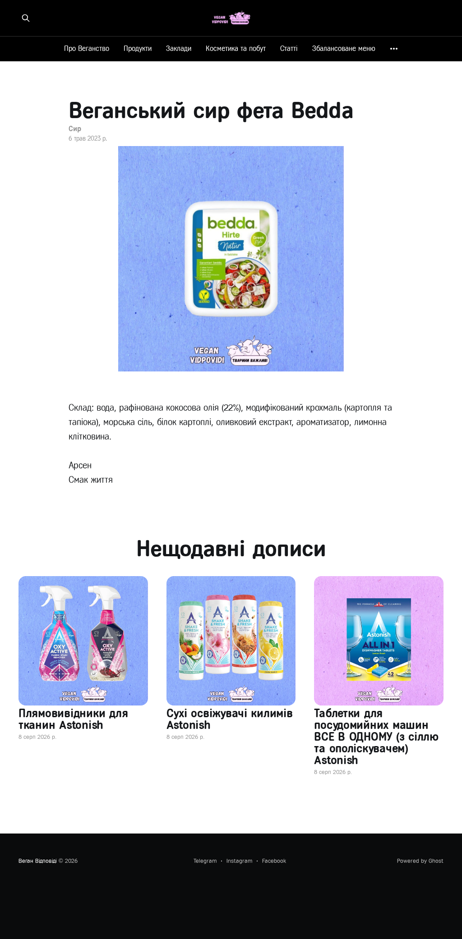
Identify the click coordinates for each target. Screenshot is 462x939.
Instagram (239, 861)
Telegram (205, 861)
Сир (75, 129)
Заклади (178, 48)
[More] (394, 48)
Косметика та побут (236, 48)
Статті (289, 48)
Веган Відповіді (37, 861)
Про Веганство (86, 48)
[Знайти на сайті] (25, 18)
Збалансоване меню (343, 48)
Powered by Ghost (420, 861)
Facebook (274, 861)
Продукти (138, 48)
